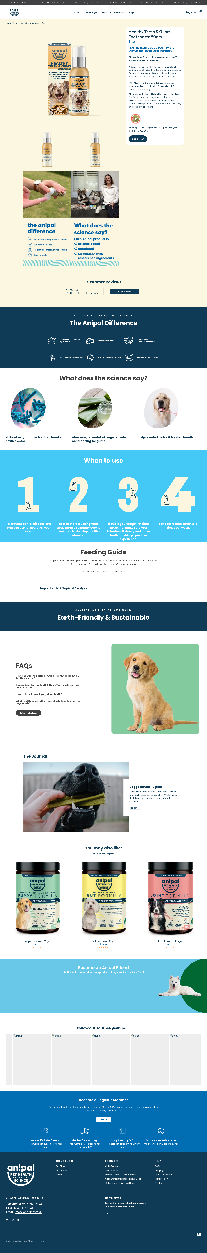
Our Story (60, 1166)
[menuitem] (78, 12)
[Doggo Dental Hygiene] (76, 797)
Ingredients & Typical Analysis (64, 588)
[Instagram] (14, 1219)
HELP (158, 1161)
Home (8, 23)
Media (59, 1174)
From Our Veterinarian (113, 12)
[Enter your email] (131, 981)
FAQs (157, 1166)
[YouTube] (20, 1220)
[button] (28, 713)
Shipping (159, 1170)
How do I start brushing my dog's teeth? (39, 694)
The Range (91, 12)
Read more (135, 808)
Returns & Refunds (164, 1174)
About (77, 12)
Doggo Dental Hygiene (146, 787)
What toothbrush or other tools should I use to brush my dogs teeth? (48, 702)
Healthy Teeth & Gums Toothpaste (122, 1174)
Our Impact (61, 1170)
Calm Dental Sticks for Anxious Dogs (123, 1178)
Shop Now (138, 138)
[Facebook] (8, 1219)
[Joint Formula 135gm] (170, 897)
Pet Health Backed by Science (39, 3)
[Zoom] (114, 31)
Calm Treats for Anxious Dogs (120, 1182)
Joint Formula (112, 1170)
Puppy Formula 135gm (37, 941)
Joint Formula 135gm (170, 941)
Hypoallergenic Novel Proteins (73, 3)
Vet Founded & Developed (106, 3)
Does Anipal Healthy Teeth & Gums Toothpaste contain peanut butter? (47, 686)
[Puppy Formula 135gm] (37, 897)
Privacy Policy (162, 1178)
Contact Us (160, 1182)
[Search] (195, 12)
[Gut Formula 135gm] (103, 897)
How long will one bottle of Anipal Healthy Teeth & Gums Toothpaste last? (48, 677)
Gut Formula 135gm (103, 941)
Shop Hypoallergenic (103, 853)
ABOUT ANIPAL (65, 1161)
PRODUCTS (111, 1161)
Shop (131, 12)
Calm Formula (112, 1166)
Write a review (124, 291)
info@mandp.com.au (28, 1212)
